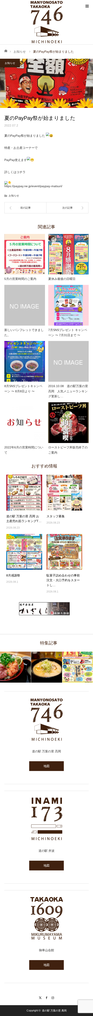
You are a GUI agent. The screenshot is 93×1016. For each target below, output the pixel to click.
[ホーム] (5, 50)
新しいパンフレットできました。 (24, 332)
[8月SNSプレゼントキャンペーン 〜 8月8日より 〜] (24, 361)
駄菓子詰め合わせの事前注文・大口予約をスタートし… (63, 580)
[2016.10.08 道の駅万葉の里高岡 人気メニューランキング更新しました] (68, 361)
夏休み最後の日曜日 (61, 279)
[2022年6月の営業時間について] (24, 422)
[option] (15, 667)
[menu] (87, 6)
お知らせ (20, 51)
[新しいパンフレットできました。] (24, 305)
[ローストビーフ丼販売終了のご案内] (68, 422)
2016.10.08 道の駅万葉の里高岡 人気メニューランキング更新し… (68, 391)
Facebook (46, 997)
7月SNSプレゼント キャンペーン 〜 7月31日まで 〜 (67, 332)
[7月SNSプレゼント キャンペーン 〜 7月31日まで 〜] (68, 305)
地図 (46, 766)
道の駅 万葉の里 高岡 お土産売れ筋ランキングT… (24, 518)
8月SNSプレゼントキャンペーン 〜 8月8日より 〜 (23, 388)
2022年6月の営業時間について (23, 450)
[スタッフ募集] (64, 493)
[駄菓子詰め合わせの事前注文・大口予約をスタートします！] (64, 552)
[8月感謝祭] (24, 552)
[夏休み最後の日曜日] (68, 254)
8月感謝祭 (13, 575)
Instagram (53, 997)
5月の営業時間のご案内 (20, 279)
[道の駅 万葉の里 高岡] (46, 22)
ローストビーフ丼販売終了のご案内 (68, 450)
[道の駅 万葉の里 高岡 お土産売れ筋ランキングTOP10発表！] (24, 493)
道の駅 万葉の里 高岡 (54, 1010)
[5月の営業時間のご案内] (24, 254)
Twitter (40, 997)
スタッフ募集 (55, 516)
